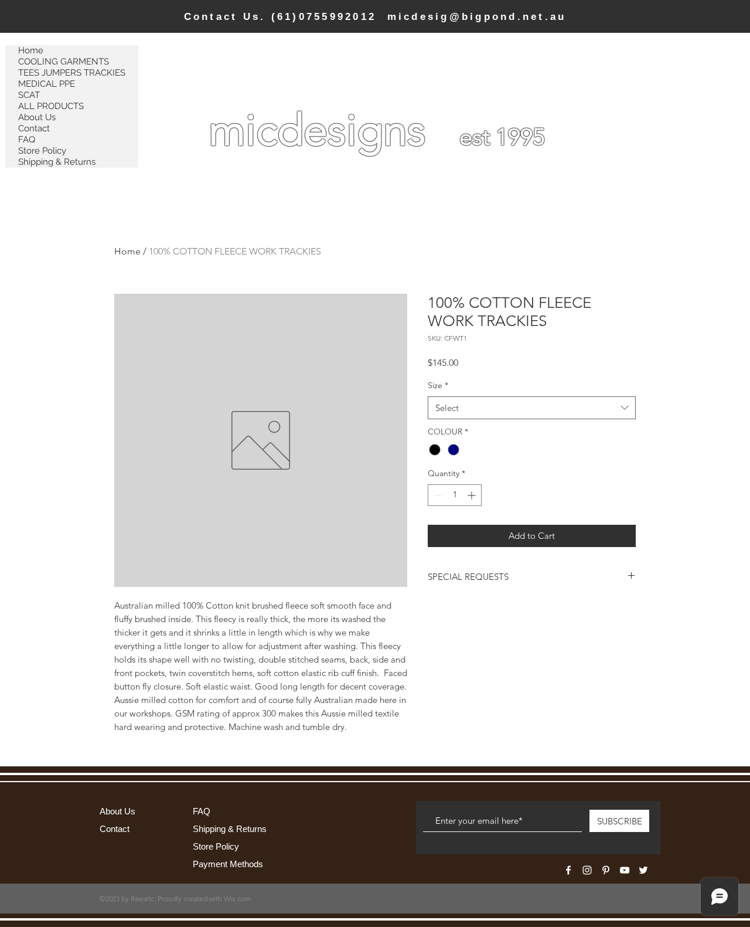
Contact (34, 128)
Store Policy (42, 150)
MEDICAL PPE (46, 84)
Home (30, 50)
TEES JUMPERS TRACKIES (71, 72)
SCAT (29, 95)
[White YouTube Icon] (624, 870)
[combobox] (532, 407)
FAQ (26, 139)
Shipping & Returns (57, 162)
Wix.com (237, 898)
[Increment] (472, 495)
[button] (642, 48)
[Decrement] (436, 495)
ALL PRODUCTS (51, 106)
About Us (37, 117)
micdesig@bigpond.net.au (477, 16)
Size (438, 385)
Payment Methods (229, 864)
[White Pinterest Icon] (606, 870)
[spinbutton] (454, 495)
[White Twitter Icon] (643, 870)
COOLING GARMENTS (63, 61)
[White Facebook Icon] (568, 870)
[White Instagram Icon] (587, 870)
